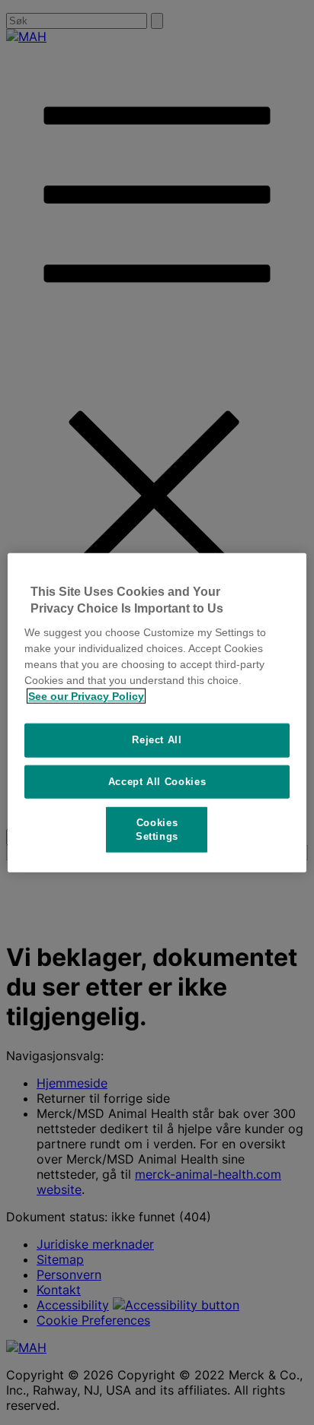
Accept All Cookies (157, 781)
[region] (157, 712)
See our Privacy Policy (86, 696)
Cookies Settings (157, 828)
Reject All (157, 740)
